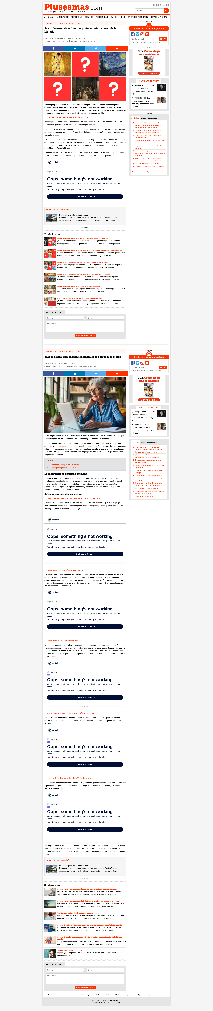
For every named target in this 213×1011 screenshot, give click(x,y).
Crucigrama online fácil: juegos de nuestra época (78, 913)
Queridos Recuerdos (138, 17)
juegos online (67, 446)
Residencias (102, 17)
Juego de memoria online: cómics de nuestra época (78, 286)
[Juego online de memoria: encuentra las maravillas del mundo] (50, 277)
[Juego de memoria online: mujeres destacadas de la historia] (50, 241)
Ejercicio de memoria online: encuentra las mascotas (79, 298)
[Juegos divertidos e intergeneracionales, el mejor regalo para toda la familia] (50, 928)
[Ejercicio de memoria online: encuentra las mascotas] (50, 301)
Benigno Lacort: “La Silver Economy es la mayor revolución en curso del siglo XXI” (148, 159)
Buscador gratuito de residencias (73, 215)
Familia (114, 17)
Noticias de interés (149, 81)
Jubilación (63, 17)
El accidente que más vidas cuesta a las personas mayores (148, 136)
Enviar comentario (86, 335)
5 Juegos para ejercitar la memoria (62, 467)
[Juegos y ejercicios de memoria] (50, 953)
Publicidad (99, 995)
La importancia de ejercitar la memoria (64, 464)
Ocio (123, 17)
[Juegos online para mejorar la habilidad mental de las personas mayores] (50, 904)
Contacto (106, 995)
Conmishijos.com (139, 995)
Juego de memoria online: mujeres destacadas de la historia (82, 238)
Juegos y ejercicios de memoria (70, 950)
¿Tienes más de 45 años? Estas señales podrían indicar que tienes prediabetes (148, 131)
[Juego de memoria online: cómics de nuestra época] (50, 289)
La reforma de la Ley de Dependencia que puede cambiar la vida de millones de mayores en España (150, 153)
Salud (51, 17)
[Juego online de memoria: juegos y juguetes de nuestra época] (50, 265)
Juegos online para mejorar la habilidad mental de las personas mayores (88, 901)
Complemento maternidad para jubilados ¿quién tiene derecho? (150, 141)
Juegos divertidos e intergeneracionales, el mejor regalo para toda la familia (89, 925)
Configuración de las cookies (155, 995)
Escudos (89, 17)
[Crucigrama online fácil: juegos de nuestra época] (50, 916)
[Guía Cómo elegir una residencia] (149, 62)
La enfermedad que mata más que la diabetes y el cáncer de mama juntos (150, 167)
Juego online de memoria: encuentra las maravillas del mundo (83, 274)
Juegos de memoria (75, 23)
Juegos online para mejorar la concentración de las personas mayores (87, 889)
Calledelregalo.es (126, 995)
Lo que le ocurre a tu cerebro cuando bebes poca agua (149, 147)
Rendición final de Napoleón (144, 172)
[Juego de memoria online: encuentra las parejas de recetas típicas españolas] (50, 253)
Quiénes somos (59, 995)
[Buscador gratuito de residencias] (51, 218)
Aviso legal (69, 995)
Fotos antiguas (159, 17)
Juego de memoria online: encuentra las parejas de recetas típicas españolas (89, 250)
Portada (50, 23)
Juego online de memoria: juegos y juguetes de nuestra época (82, 262)
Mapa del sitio (115, 995)
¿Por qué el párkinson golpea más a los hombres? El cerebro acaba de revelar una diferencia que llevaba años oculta (148, 125)
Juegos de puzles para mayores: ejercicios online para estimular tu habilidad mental (89, 938)
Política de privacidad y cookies (84, 995)
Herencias (76, 17)
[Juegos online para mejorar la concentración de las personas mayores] (50, 892)
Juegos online (63, 23)
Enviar (163, 39)
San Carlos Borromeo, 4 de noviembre (147, 163)
